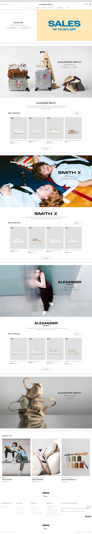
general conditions (71, 511)
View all (46, 148)
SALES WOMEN (12, 27)
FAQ (2, 508)
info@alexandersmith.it (50, 516)
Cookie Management (20, 508)
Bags (69, 398)
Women (65, 67)
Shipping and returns (5, 506)
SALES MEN (25, 27)
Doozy (89, 532)
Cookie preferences (19, 514)
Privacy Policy (18, 506)
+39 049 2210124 (34, 510)
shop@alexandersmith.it (35, 508)
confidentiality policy (81, 511)
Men (75, 67)
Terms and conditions (20, 510)
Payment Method (19, 512)
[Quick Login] (87, 4)
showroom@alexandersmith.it (36, 514)
